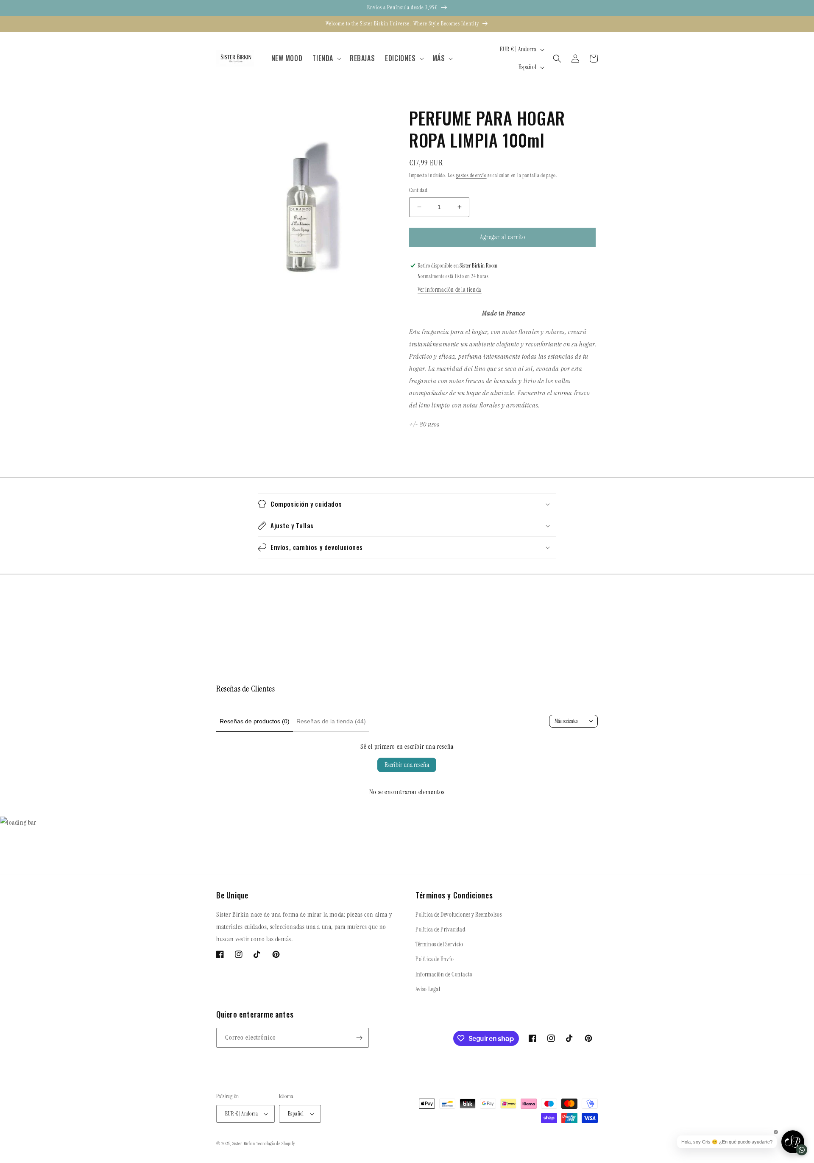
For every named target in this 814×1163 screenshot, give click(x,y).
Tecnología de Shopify (275, 1143)
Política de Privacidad (440, 929)
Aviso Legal (427, 989)
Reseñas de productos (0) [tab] (255, 721)
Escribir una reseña (407, 764)
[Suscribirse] (359, 1038)
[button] (326, 58)
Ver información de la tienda (450, 289)
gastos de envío (471, 175)
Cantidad (418, 190)
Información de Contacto (444, 974)
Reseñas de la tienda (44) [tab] (331, 721)
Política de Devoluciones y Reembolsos (458, 914)
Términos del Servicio (439, 944)
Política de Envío (434, 959)
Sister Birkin (244, 1143)
